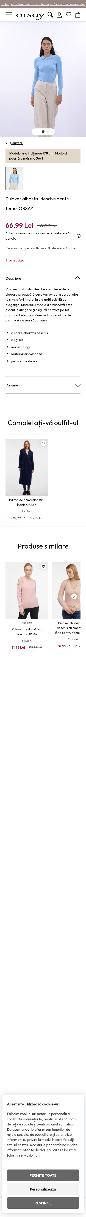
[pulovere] (7, 142)
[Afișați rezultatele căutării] (50, 15)
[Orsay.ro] (30, 14)
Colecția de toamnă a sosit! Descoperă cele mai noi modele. (43, 4)
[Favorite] (68, 15)
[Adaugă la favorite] (43, 443)
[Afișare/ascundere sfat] (78, 236)
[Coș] (77, 15)
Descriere (13, 278)
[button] (43, 131)
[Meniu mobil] (9, 15)
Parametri (14, 385)
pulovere (16, 143)
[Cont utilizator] (59, 15)
